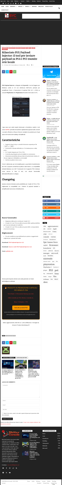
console (46, 237)
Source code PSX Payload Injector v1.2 (20, 246)
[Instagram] (8, 3)
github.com (9, 251)
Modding (34, 1)
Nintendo (45, 445)
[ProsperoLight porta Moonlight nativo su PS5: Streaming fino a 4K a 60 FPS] (8, 364)
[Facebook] (6, 3)
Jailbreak (50, 250)
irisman (44, 250)
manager (46, 253)
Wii (52, 279)
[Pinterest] (11, 71)
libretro (57, 250)
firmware (53, 245)
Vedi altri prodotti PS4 (21, 307)
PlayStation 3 (47, 267)
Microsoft (45, 448)
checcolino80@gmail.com (13, 465)
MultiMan (50, 255)
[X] (18, 3)
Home (8, 1)
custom (53, 237)
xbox (45, 282)
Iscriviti (57, 217)
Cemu (54, 231)
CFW (45, 234)
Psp (44, 273)
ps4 (56, 270)
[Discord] (3, 3)
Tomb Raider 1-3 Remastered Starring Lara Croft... (21, 293)
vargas (49, 276)
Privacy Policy (45, 1)
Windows (16, 1)
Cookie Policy (52, 1)
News (44, 433)
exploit (45, 245)
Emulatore (52, 239)
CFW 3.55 (50, 234)
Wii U (56, 279)
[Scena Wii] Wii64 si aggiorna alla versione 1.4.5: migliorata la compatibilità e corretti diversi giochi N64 (20, 374)
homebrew (47, 248)
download (45, 239)
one (53, 261)
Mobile (27, 1)
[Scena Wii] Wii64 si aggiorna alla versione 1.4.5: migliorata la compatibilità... (35, 445)
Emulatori (39, 1)
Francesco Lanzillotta (51, 99)
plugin (45, 270)
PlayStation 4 (56, 267)
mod (44, 256)
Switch (44, 276)
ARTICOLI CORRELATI (8, 357)
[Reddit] (11, 3)
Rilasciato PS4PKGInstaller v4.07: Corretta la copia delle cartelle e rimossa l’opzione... (35, 454)
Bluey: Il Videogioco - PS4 (21, 302)
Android (49, 229)
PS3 (51, 270)
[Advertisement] (41, 16)
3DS (44, 226)
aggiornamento (53, 226)
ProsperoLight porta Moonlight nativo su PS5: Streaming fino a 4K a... (35, 436)
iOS (54, 248)
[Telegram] (16, 3)
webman (46, 279)
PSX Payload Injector (10, 335)
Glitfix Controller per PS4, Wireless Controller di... (21, 298)
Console (22, 1)
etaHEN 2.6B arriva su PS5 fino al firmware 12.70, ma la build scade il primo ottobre (53, 102)
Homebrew (8, 46)
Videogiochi (46, 443)
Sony (57, 274)
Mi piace (57, 200)
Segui (57, 204)
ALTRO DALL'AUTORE (22, 357)
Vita (54, 277)
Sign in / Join (3, 1)
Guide (12, 1)
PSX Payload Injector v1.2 (16, 242)
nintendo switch (46, 261)
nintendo (47, 259)
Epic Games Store (50, 242)
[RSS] (13, 3)
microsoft (54, 253)
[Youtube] (21, 3)
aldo (44, 229)
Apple (55, 229)
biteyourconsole (47, 231)
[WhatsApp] (14, 71)
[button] (59, 8)
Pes (57, 261)
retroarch (50, 273)
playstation (49, 264)
